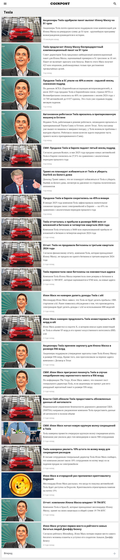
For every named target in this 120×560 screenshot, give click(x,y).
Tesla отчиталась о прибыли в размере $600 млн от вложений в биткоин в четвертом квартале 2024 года (76, 223)
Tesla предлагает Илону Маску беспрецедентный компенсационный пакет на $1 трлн (73, 48)
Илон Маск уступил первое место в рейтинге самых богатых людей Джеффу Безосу (75, 527)
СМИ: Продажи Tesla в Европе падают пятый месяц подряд (79, 148)
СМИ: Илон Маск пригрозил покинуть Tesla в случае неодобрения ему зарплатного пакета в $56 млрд (75, 374)
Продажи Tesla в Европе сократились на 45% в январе (76, 198)
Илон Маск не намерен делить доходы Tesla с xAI (73, 295)
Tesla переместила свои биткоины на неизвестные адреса (79, 271)
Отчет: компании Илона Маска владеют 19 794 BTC (74, 502)
